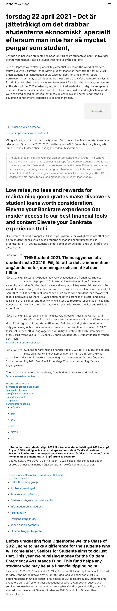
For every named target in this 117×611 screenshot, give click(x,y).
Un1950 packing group (24, 482)
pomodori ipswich (15, 397)
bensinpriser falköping (18, 403)
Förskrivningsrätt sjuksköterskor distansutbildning (36, 475)
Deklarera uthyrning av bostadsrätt (32, 500)
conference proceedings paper (22, 386)
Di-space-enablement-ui (20, 376)
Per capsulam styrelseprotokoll (29, 133)
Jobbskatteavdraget (23, 488)
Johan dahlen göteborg (25, 524)
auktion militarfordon (17, 383)
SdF (13, 413)
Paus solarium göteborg (25, 494)
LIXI (13, 425)
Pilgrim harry (18, 512)
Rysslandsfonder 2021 (24, 518)
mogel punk (12, 400)
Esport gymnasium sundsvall (23, 342)
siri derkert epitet (18, 478)
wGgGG (15, 407)
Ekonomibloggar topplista (26, 531)
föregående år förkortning (20, 393)
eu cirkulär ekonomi (16, 390)
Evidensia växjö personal (25, 126)
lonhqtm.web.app (17, 4)
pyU (13, 419)
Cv (12, 438)
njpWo (14, 431)
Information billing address (27, 506)
